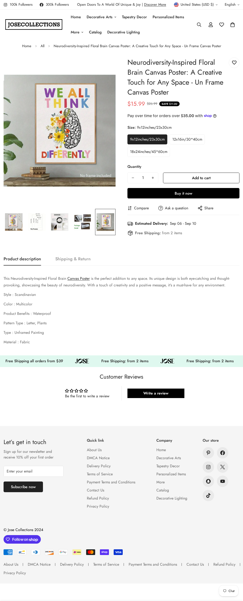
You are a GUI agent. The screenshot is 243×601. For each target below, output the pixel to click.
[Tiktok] (208, 495)
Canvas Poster (78, 278)
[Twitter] (222, 467)
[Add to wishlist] (234, 62)
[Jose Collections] (34, 24)
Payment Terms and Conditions (111, 482)
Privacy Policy (98, 506)
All (42, 46)
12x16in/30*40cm (187, 139)
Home (76, 17)
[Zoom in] (105, 66)
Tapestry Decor (134, 17)
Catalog (95, 32)
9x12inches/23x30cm (147, 139)
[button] (232, 24)
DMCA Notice (98, 458)
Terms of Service (100, 474)
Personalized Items (168, 17)
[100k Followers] (208, 467)
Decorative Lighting (123, 32)
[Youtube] (222, 481)
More (75, 32)
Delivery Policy (99, 466)
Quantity (134, 166)
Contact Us (95, 490)
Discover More (155, 4)
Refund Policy (98, 498)
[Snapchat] (208, 481)
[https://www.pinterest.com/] (208, 453)
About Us (94, 450)
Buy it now (183, 193)
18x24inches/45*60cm (148, 151)
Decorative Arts (99, 17)
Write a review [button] (155, 393)
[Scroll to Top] (233, 575)
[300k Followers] (222, 453)
